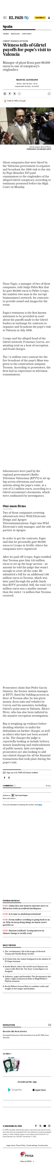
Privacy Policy (21, 1145)
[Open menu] (5, 17)
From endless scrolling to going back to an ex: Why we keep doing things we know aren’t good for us (26, 922)
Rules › (48, 786)
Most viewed (9, 945)
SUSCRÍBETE (40, 18)
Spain (7, 27)
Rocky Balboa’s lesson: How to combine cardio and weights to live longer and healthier (26, 987)
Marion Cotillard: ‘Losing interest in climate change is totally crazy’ (23, 932)
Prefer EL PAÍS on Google (16, 101)
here (40, 805)
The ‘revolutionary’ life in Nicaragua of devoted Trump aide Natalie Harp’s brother (25, 952)
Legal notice (10, 1145)
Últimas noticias (11, 901)
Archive (7, 1054)
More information (9, 798)
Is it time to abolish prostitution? (25, 914)
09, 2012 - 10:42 (30, 84)
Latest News (26, 34)
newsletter (9, 1025)
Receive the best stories (15, 1032)
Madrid (6, 34)
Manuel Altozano (27, 80)
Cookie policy (43, 1145)
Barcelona (15, 34)
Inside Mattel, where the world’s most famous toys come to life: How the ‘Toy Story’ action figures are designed (26, 968)
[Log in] (49, 17)
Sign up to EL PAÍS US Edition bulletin (22, 772)
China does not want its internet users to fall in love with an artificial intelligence (25, 907)
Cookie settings (31, 1145)
